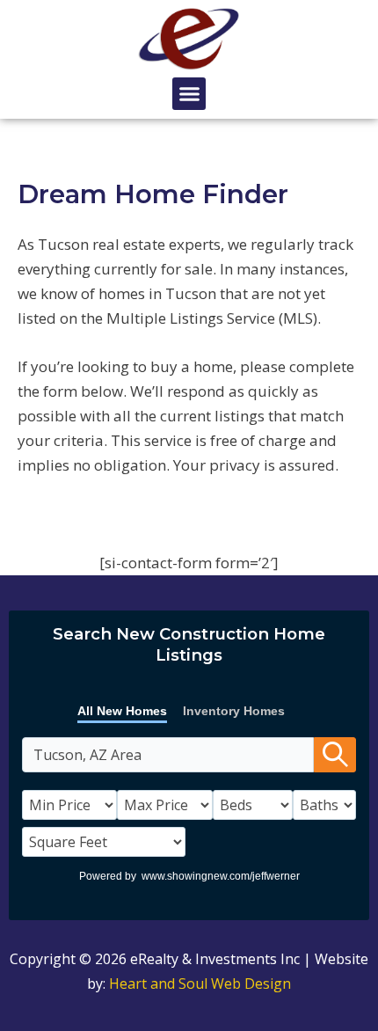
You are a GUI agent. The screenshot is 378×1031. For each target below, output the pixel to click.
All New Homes (122, 711)
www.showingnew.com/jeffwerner (221, 876)
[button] (189, 94)
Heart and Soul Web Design (200, 983)
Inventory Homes (234, 711)
